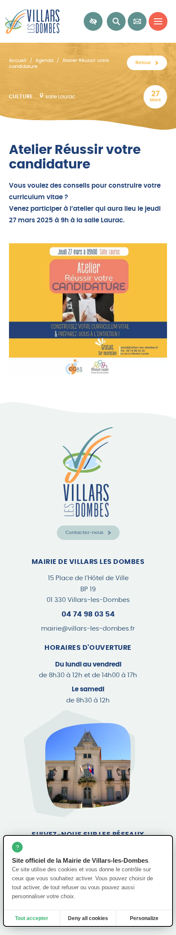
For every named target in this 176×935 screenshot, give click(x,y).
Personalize (144, 918)
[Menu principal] (158, 21)
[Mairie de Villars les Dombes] (30, 21)
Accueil (17, 60)
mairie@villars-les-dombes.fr (88, 628)
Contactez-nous (84, 532)
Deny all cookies (88, 918)
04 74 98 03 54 (88, 614)
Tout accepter (31, 918)
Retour (143, 62)
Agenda (44, 60)
